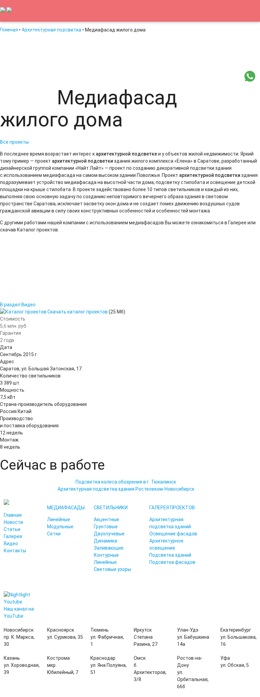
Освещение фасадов (173, 533)
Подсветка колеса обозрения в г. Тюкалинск (125, 482)
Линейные (58, 519)
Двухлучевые (109, 533)
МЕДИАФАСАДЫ (66, 507)
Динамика (105, 541)
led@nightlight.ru (56, 32)
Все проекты (14, 142)
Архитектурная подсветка (119, 76)
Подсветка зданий (170, 555)
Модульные (60, 526)
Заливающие (109, 548)
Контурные (106, 555)
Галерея (13, 536)
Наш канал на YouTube (19, 612)
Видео (12, 97)
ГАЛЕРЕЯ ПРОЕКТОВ (172, 507)
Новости (42, 76)
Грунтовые (106, 526)
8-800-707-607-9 (19, 32)
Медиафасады (176, 76)
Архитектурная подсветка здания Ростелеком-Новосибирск (126, 489)
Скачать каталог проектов (77, 311)
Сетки (54, 533)
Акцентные (106, 519)
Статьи (71, 76)
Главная (14, 76)
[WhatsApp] (249, 80)
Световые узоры (112, 569)
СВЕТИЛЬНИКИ (111, 507)
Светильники (218, 76)
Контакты (40, 97)
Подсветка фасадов (172, 562)
